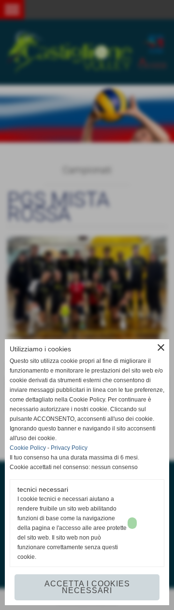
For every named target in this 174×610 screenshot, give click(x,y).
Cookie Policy (28, 447)
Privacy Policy (69, 447)
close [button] (161, 347)
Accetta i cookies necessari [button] (87, 587)
